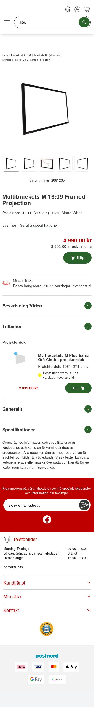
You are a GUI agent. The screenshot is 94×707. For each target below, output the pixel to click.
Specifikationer (18, 429)
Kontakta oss (13, 567)
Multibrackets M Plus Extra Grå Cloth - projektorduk (63, 357)
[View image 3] (47, 164)
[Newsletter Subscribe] (84, 505)
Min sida (12, 596)
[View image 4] (65, 164)
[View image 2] (29, 164)
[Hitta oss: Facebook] (47, 519)
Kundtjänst (14, 582)
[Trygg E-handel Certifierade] (46, 629)
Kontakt (11, 610)
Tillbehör (12, 326)
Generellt (12, 408)
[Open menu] (7, 22)
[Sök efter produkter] (84, 22)
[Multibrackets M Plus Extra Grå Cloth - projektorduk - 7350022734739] (20, 358)
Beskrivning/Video (22, 305)
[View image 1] (11, 164)
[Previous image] (9, 110)
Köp (80, 258)
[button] (45, 109)
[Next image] (81, 110)
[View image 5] (82, 164)
